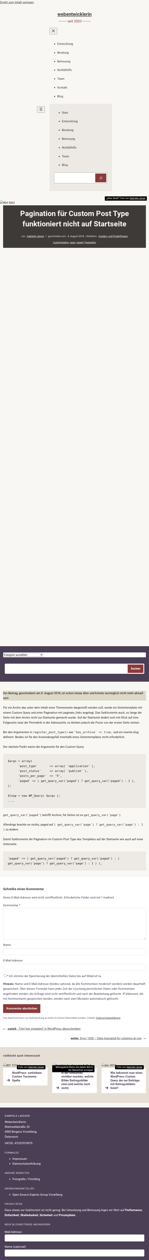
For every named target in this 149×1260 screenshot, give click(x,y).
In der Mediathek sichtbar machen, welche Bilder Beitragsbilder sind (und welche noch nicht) (77, 1080)
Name (7, 945)
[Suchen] (100, 178)
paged (79, 242)
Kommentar (11, 905)
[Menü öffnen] (41, 109)
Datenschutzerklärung (108, 1017)
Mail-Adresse (13, 1232)
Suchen (135, 668)
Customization (61, 242)
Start (65, 112)
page (72, 242)
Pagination (90, 242)
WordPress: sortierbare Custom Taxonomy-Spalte (27, 1076)
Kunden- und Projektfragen (113, 236)
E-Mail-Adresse (13, 960)
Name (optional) (15, 1246)
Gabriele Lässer (35, 236)
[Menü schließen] (53, 31)
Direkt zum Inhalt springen (17, 2)
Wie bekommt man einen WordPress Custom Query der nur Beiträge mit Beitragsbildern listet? (126, 1080)
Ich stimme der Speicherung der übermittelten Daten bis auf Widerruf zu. (55, 976)
